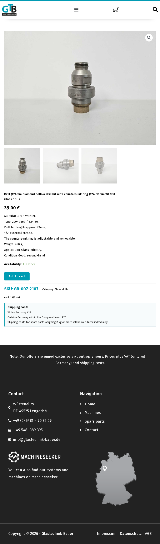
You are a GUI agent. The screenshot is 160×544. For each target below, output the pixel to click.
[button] (76, 10)
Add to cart (17, 276)
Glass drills (12, 199)
